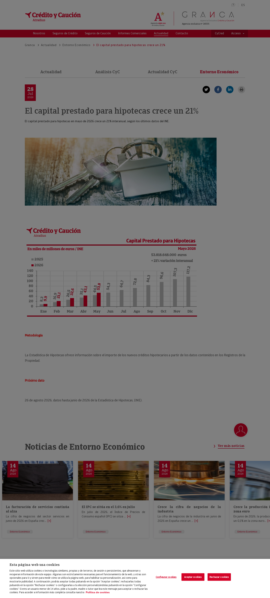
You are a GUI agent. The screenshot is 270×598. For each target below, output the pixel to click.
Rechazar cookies (219, 577)
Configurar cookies (166, 577)
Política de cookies (98, 592)
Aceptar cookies (193, 577)
